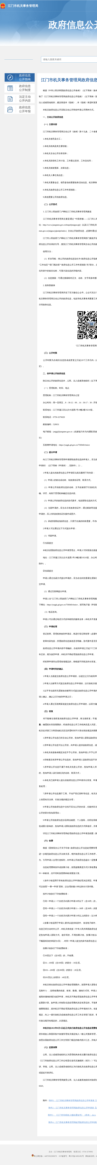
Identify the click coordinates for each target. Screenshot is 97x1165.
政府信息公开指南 (25, 77)
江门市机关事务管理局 (23, 5)
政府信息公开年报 (25, 109)
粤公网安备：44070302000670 (45, 1156)
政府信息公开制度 (25, 88)
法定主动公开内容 (25, 98)
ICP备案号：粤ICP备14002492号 (71, 1156)
